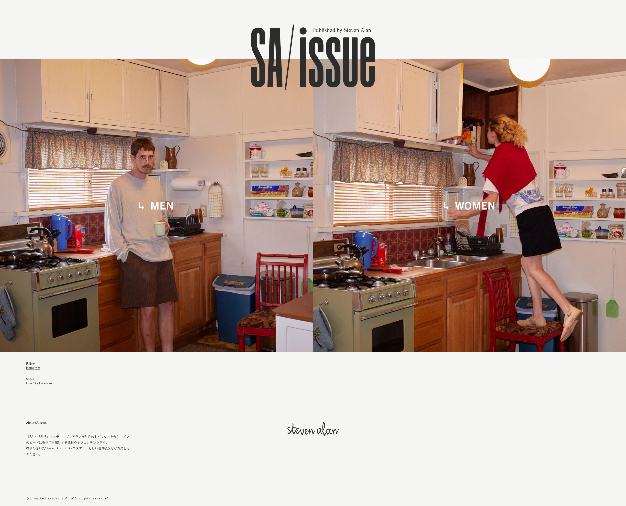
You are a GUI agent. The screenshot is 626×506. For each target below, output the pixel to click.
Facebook (46, 383)
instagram (33, 368)
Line (29, 383)
